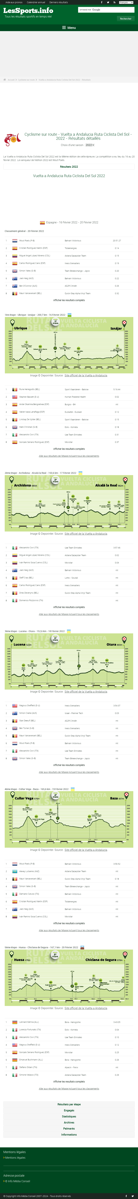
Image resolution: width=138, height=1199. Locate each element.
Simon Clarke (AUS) (28, 713)
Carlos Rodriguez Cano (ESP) (32, 263)
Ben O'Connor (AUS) (28, 285)
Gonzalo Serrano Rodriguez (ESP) (34, 442)
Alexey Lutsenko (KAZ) (29, 871)
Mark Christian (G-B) (28, 427)
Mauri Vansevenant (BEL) (30, 293)
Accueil (11, 79)
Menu (71, 27)
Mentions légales (15, 1157)
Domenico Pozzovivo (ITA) (31, 600)
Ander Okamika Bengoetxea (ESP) (34, 404)
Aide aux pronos (14, 2)
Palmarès (69, 1128)
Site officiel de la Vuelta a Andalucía (86, 375)
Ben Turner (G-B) (26, 728)
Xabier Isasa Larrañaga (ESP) (32, 411)
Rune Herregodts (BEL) (29, 389)
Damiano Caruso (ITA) (29, 893)
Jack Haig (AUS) (26, 278)
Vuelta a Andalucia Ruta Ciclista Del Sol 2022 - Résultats (65, 79)
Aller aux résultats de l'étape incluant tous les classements (69, 455)
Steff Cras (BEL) (26, 577)
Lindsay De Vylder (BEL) (30, 419)
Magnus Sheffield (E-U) (29, 705)
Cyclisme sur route (26, 79)
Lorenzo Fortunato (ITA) (30, 1029)
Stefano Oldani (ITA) (28, 1067)
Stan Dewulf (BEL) (27, 720)
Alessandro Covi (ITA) (29, 434)
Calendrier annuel (36, 2)
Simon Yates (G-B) (27, 270)
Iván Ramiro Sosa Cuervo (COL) (33, 562)
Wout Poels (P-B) (27, 240)
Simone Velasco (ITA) (28, 1074)
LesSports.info (16, 10)
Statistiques (69, 1116)
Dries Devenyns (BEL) (29, 592)
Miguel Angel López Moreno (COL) (34, 255)
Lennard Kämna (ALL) (29, 1022)
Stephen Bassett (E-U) (29, 396)
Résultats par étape (69, 1104)
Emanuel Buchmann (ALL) (31, 1059)
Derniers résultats (58, 2)
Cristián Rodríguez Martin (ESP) (33, 248)
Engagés (69, 1110)
